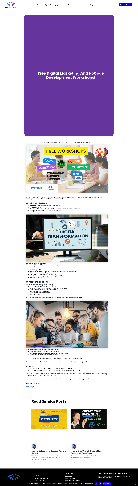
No (100, 483)
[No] (136, 484)
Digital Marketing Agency (53, 5)
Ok (96, 483)
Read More (34, 463)
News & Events (82, 5)
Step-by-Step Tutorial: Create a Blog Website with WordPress (86, 452)
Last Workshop (66, 142)
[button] (27, 387)
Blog (91, 5)
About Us (37, 5)
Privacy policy (106, 483)
